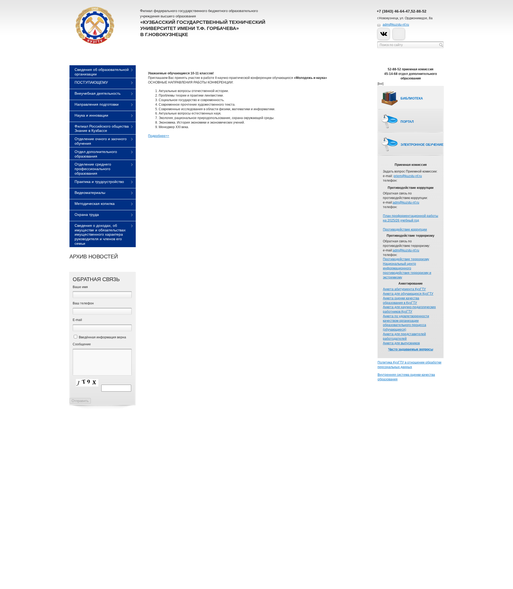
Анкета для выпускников (401, 343)
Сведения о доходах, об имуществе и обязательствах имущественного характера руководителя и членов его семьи (100, 234)
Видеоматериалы (90, 192)
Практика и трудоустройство (99, 181)
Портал (407, 122)
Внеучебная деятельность (98, 93)
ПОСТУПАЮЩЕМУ (91, 82)
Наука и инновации (91, 115)
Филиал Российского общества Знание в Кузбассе (102, 128)
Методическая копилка (95, 203)
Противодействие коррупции (405, 229)
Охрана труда (87, 214)
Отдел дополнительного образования (96, 154)
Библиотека (412, 98)
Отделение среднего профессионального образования (93, 168)
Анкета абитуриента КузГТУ (404, 289)
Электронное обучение (422, 145)
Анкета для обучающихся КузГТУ (408, 294)
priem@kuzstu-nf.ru (408, 176)
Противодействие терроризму (406, 259)
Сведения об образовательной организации (102, 71)
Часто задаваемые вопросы (410, 349)
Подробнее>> (158, 136)
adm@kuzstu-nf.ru (396, 24)
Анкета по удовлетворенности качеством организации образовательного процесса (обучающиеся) (406, 322)
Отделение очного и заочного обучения (101, 141)
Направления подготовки (97, 104)
